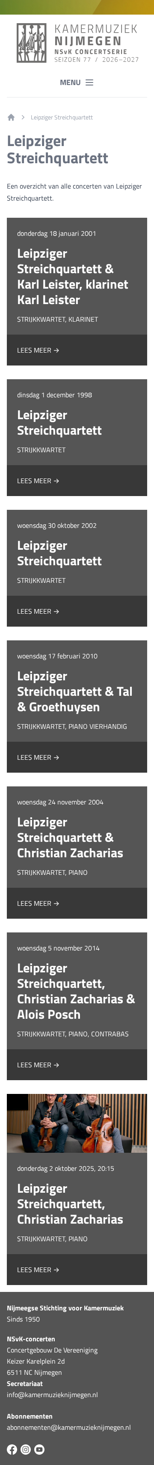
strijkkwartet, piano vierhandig (72, 726)
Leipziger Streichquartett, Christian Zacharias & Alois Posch (76, 991)
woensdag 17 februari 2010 (57, 656)
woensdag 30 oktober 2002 (57, 525)
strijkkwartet (41, 450)
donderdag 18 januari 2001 (56, 233)
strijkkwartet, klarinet (57, 319)
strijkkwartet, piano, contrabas (73, 1034)
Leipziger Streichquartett (62, 117)
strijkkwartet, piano (52, 872)
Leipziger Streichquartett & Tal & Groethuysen (75, 691)
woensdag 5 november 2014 (58, 948)
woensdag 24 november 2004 (60, 802)
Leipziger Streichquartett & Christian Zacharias (70, 837)
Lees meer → (38, 350)
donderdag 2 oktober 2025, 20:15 (65, 1168)
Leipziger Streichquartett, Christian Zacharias (70, 1203)
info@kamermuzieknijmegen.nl (52, 1394)
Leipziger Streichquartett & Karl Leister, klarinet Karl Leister (72, 276)
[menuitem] (11, 117)
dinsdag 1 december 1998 (54, 395)
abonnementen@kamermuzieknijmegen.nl (69, 1427)
